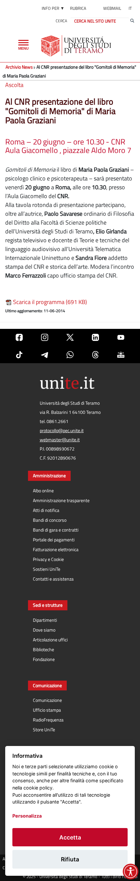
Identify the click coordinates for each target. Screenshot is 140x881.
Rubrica (78, 8)
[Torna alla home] (76, 46)
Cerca (61, 21)
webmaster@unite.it (60, 439)
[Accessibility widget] (130, 871)
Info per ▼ (53, 8)
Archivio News (19, 66)
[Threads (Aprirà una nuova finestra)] (95, 354)
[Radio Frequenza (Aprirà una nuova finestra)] (120, 354)
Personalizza (27, 816)
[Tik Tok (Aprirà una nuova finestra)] (19, 354)
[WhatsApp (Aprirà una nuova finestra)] (70, 354)
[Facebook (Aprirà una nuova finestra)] (19, 337)
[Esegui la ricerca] (132, 21)
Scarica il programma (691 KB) (49, 301)
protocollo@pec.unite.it (62, 430)
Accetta (70, 837)
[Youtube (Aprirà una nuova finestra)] (120, 337)
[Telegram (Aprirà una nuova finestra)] (44, 354)
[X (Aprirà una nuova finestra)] (70, 337)
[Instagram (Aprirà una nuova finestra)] (44, 337)
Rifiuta (70, 859)
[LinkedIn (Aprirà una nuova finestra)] (95, 337)
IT (130, 8)
